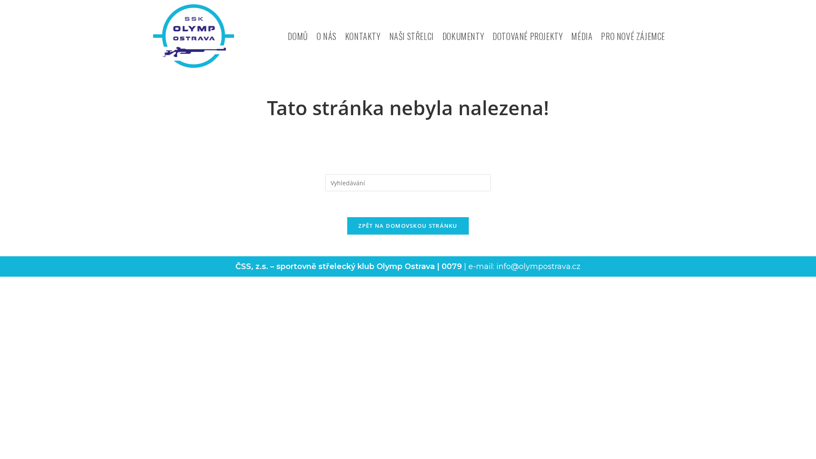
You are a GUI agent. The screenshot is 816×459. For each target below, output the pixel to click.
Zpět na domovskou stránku (408, 226)
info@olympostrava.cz (538, 266)
